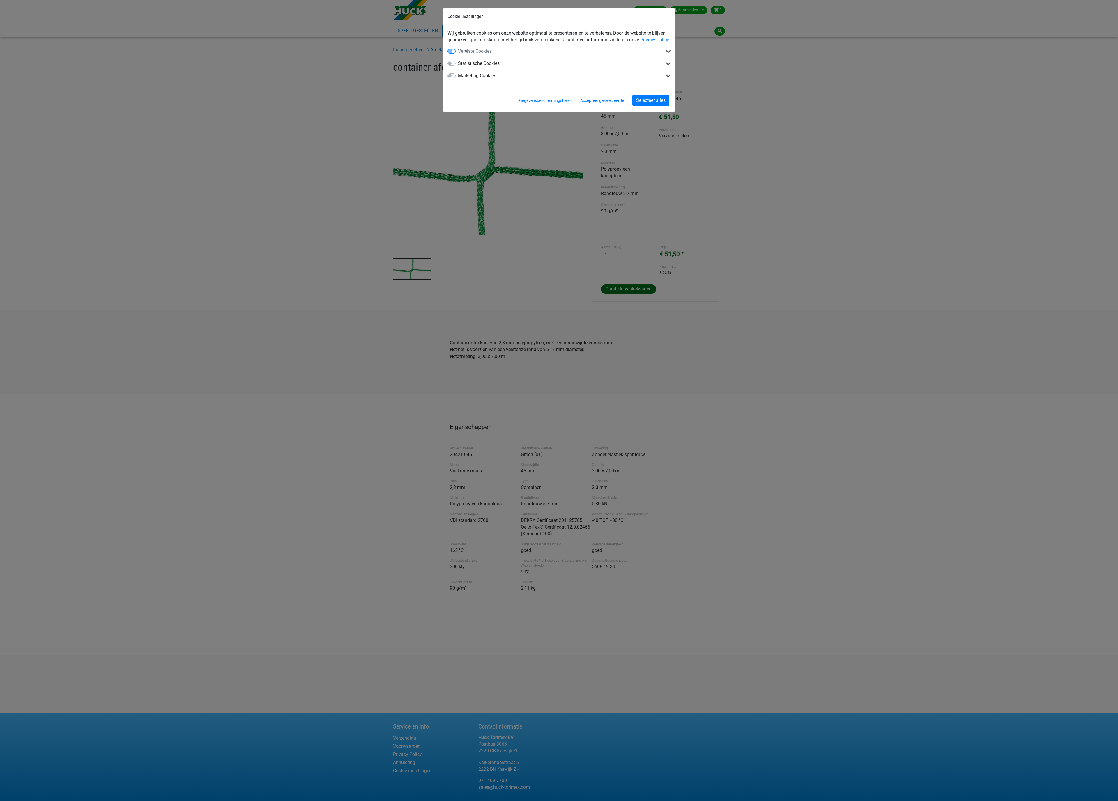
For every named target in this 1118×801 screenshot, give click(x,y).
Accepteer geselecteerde (602, 100)
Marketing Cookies (477, 75)
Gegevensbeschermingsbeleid (546, 100)
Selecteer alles (651, 100)
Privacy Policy (654, 39)
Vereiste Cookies (475, 51)
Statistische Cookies (479, 63)
